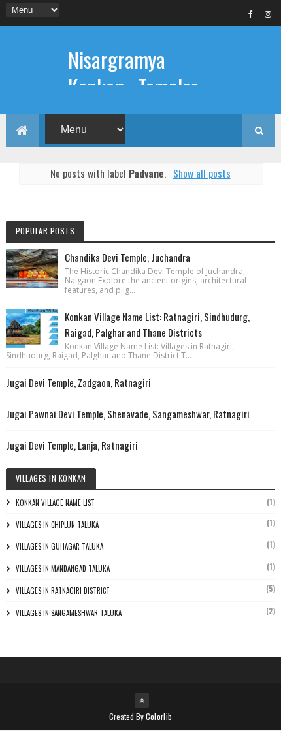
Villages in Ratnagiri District (63, 590)
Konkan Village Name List (55, 502)
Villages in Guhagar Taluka (59, 546)
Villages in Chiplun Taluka (57, 525)
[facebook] (250, 14)
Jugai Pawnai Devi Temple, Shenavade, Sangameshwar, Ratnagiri (128, 414)
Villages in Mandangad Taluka (63, 568)
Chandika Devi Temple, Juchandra (127, 257)
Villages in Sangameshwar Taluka (69, 613)
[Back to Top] (142, 700)
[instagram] (268, 14)
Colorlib (159, 716)
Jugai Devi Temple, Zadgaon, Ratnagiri (78, 382)
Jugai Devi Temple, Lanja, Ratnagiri (72, 445)
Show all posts (201, 173)
